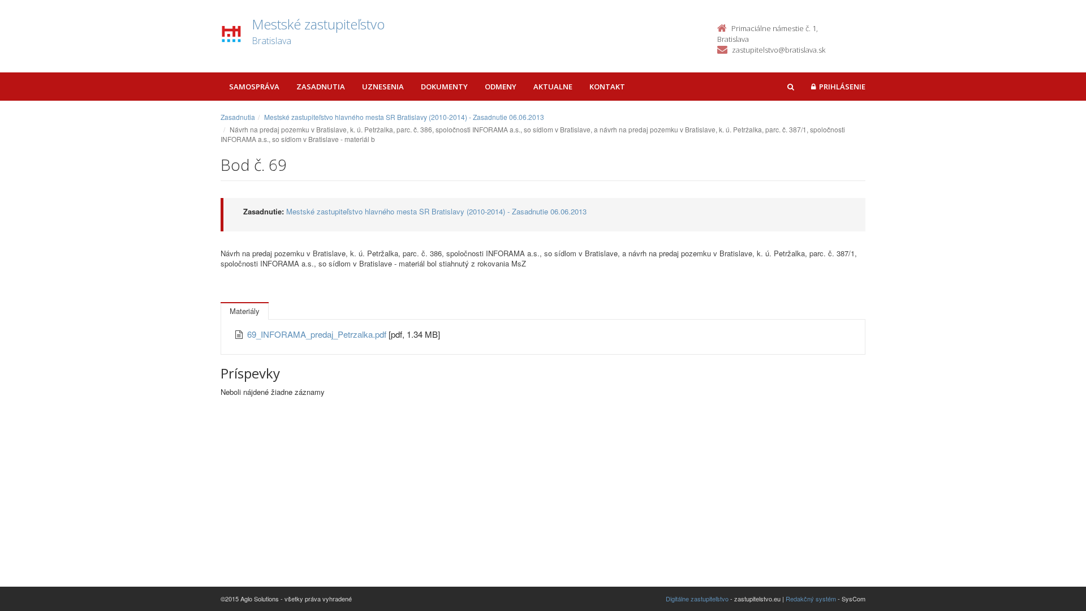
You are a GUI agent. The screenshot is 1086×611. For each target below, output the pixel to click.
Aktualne (552, 86)
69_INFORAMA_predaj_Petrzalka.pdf (318, 334)
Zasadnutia (320, 86)
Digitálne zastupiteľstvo (697, 598)
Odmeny (500, 86)
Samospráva (254, 86)
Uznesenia (383, 86)
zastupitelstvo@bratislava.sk (778, 50)
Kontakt (607, 86)
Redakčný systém (811, 598)
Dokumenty (444, 86)
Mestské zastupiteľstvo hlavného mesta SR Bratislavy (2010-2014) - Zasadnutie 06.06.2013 (404, 117)
